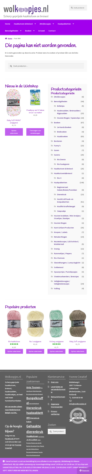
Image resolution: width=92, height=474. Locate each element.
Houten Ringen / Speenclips (68, 118)
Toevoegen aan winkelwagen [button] (35, 131)
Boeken (28, 30)
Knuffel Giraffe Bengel (66, 206)
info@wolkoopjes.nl (77, 404)
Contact (52, 30)
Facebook (9, 438)
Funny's (57, 145)
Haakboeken (62, 136)
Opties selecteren (14, 131)
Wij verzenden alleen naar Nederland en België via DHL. (13, 409)
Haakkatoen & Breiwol (23, 24)
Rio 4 (59, 178)
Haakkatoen (32, 436)
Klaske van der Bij (36, 443)
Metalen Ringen (60, 237)
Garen (56, 150)
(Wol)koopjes (45, 24)
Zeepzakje (61, 211)
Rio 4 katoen (59, 258)
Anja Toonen (33, 387)
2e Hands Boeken (64, 127)
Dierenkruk (61, 194)
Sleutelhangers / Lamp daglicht (67, 262)
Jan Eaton (41, 436)
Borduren (58, 141)
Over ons (54, 382)
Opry (38, 446)
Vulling (57, 288)
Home (7, 24)
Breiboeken (62, 132)
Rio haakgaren (63, 164)
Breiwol (40, 394)
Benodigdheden (11, 30)
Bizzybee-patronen (32, 394)
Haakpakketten (64, 24)
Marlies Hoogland (31, 446)
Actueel (41, 30)
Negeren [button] (85, 470)
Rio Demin (61, 159)
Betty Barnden (37, 391)
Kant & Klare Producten (64, 227)
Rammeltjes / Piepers (63, 253)
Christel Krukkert (34, 403)
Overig (57, 249)
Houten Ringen (60, 223)
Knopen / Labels (60, 232)
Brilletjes (60, 106)
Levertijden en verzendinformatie (58, 389)
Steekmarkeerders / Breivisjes (66, 276)
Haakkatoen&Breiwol (63, 173)
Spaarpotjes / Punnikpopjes (65, 272)
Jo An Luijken (31, 440)
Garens (57, 155)
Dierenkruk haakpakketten (34, 413)
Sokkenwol (58, 267)
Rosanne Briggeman (32, 452)
